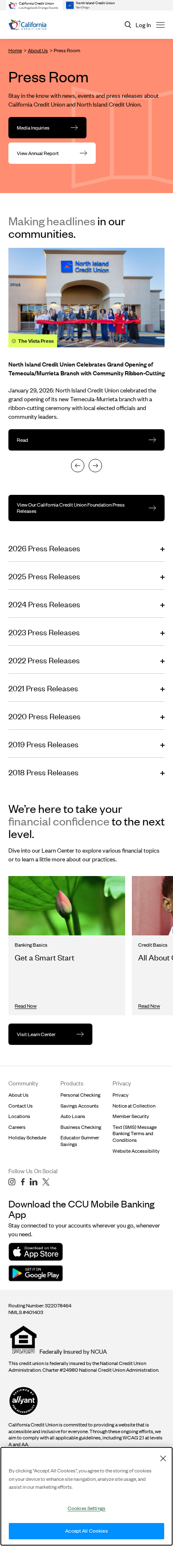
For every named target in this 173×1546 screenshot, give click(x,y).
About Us (38, 50)
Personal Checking (80, 1095)
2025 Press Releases (44, 576)
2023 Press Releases (44, 632)
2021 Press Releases (43, 688)
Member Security (131, 1116)
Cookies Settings (86, 1508)
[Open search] (128, 24)
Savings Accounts (79, 1106)
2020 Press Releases (44, 716)
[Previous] (77, 465)
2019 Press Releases (43, 744)
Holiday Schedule (27, 1137)
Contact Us (20, 1106)
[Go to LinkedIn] (33, 1182)
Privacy (120, 1095)
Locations (19, 1116)
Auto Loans (72, 1116)
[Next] (95, 465)
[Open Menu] (160, 24)
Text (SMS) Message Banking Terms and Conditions (135, 1133)
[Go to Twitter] (46, 1182)
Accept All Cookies (86, 1531)
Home (15, 50)
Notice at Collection (134, 1106)
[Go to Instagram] (12, 1182)
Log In (143, 24)
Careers (17, 1127)
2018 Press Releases (43, 772)
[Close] (163, 1458)
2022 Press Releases (44, 660)
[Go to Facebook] (23, 1182)
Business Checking (80, 1127)
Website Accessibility (136, 1151)
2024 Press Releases (44, 604)
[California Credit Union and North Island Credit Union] (27, 25)
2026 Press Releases (44, 548)
